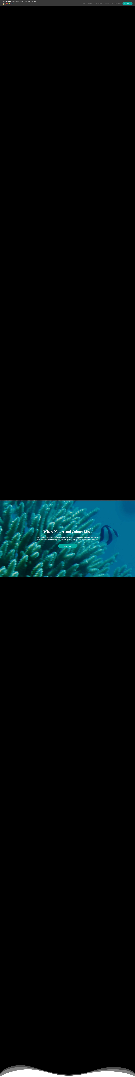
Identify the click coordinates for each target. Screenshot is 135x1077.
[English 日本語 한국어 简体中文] (127, 3)
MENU (107, 4)
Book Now (67, 546)
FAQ (112, 4)
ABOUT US (117, 4)
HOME (83, 4)
